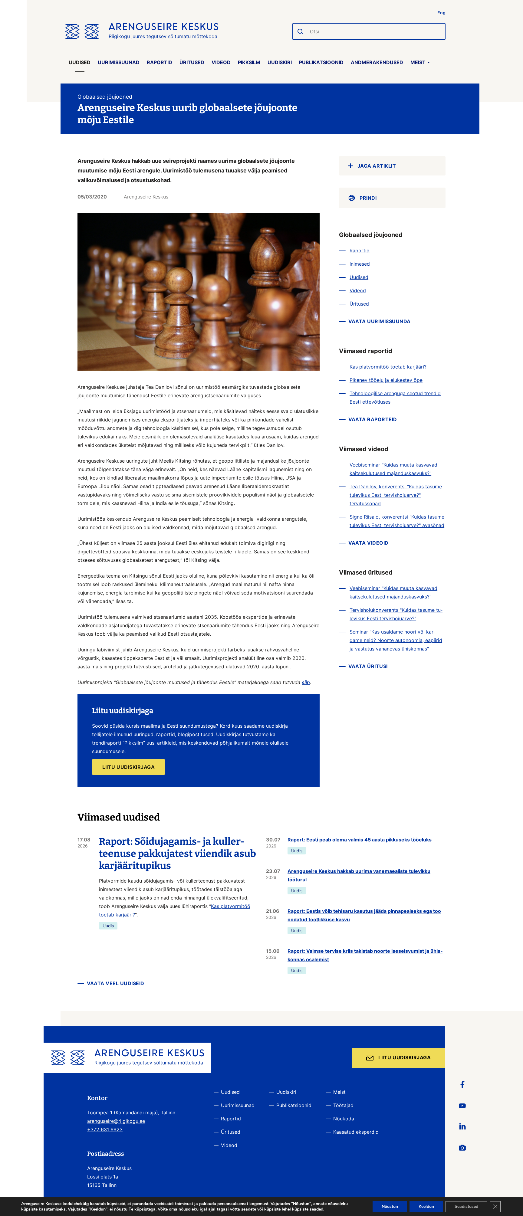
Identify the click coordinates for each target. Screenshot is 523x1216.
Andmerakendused (377, 62)
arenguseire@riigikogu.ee (116, 1121)
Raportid (159, 62)
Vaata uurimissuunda (379, 321)
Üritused (191, 62)
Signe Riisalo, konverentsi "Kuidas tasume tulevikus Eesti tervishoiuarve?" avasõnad (397, 521)
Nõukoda (343, 1119)
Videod (221, 62)
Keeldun (426, 1206)
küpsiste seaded (307, 1209)
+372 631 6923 (105, 1129)
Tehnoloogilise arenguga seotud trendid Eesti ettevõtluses (395, 397)
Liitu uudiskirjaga (404, 1057)
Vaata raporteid (372, 419)
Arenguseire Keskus (146, 197)
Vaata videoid (368, 543)
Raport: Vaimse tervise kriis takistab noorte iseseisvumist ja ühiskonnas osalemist (365, 955)
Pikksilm (249, 62)
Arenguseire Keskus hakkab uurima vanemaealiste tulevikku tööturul (359, 875)
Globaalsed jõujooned (104, 96)
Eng (441, 12)
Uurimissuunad (119, 62)
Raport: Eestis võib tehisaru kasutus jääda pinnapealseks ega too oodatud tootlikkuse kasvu (364, 915)
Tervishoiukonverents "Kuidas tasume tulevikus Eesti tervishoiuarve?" (396, 614)
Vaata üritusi (368, 666)
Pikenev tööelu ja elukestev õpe (386, 380)
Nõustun (390, 1206)
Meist (418, 62)
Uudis (108, 925)
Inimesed (360, 264)
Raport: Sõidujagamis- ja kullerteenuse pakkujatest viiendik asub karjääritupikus (177, 853)
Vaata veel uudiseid (115, 983)
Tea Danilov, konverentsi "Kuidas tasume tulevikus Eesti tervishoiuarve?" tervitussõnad (396, 494)
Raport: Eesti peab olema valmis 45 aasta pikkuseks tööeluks (361, 840)
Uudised (79, 62)
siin (306, 682)
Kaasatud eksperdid (356, 1132)
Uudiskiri (280, 62)
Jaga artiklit (376, 166)
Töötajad (343, 1105)
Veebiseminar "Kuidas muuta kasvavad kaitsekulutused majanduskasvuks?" (393, 469)
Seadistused (466, 1206)
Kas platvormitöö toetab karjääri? (388, 367)
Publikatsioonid (321, 62)
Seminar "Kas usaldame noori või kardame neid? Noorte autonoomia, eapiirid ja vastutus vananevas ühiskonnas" (396, 640)
